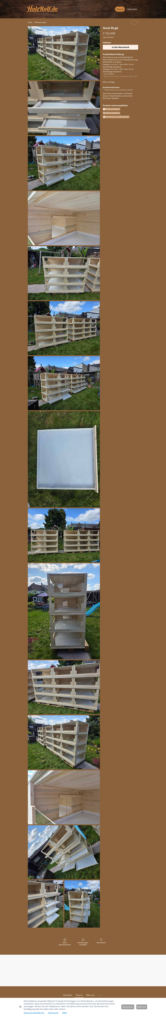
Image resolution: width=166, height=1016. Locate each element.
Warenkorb (101, 942)
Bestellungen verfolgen (83, 943)
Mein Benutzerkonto (65, 943)
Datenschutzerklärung (34, 1012)
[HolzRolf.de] (44, 15)
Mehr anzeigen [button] (109, 82)
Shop (30, 22)
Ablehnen (141, 1007)
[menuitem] (133, 22)
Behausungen (40, 22)
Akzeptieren (127, 1007)
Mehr (64, 1012)
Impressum (53, 1012)
